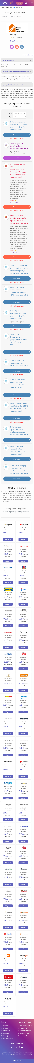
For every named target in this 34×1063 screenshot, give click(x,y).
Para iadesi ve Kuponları (8, 529)
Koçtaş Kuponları (28, 55)
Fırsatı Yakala (16, 135)
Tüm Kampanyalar (8, 1038)
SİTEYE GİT (17, 1060)
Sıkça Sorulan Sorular (26, 1025)
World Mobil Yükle (14, 203)
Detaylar (12, 200)
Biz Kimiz (5, 1028)
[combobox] (19, 117)
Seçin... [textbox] (15, 116)
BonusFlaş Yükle (14, 253)
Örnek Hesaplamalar (25, 1031)
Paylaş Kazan (18, 7)
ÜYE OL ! (19, 3)
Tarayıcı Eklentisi (24, 1033)
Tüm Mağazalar (7, 1036)
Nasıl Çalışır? (23, 1036)
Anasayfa (5, 1025)
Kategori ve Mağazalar (6, 7)
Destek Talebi (23, 1028)
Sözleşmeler (6, 1031)
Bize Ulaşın (6, 1033)
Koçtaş (13, 34)
